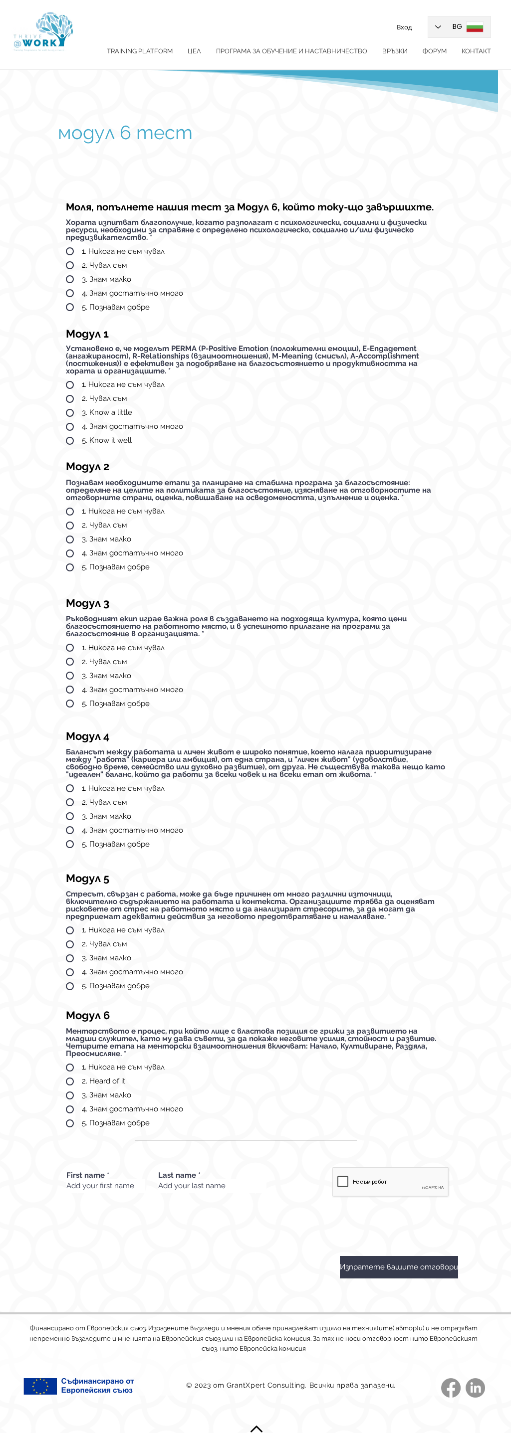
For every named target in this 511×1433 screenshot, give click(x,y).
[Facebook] (451, 1388)
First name (85, 1175)
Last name (177, 1175)
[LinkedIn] (475, 1388)
